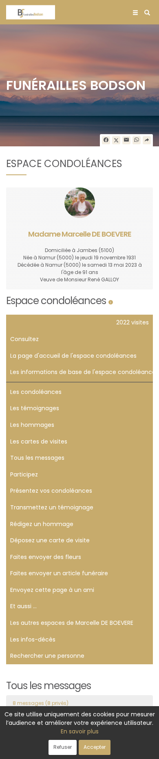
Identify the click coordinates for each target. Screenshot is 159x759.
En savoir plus (80, 731)
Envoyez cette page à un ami (52, 590)
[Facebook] (106, 140)
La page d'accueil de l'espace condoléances (73, 356)
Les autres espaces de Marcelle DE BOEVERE (71, 623)
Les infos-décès (32, 639)
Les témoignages (34, 408)
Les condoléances (36, 392)
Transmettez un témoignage (51, 507)
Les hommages (32, 425)
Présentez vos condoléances (51, 491)
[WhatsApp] (136, 140)
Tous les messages (37, 458)
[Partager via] (147, 140)
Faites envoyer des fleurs (45, 557)
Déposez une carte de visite (50, 540)
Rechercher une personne (47, 656)
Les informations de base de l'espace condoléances (81, 372)
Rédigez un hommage (41, 524)
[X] (116, 140)
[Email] (126, 140)
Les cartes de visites (38, 441)
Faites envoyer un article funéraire (59, 573)
